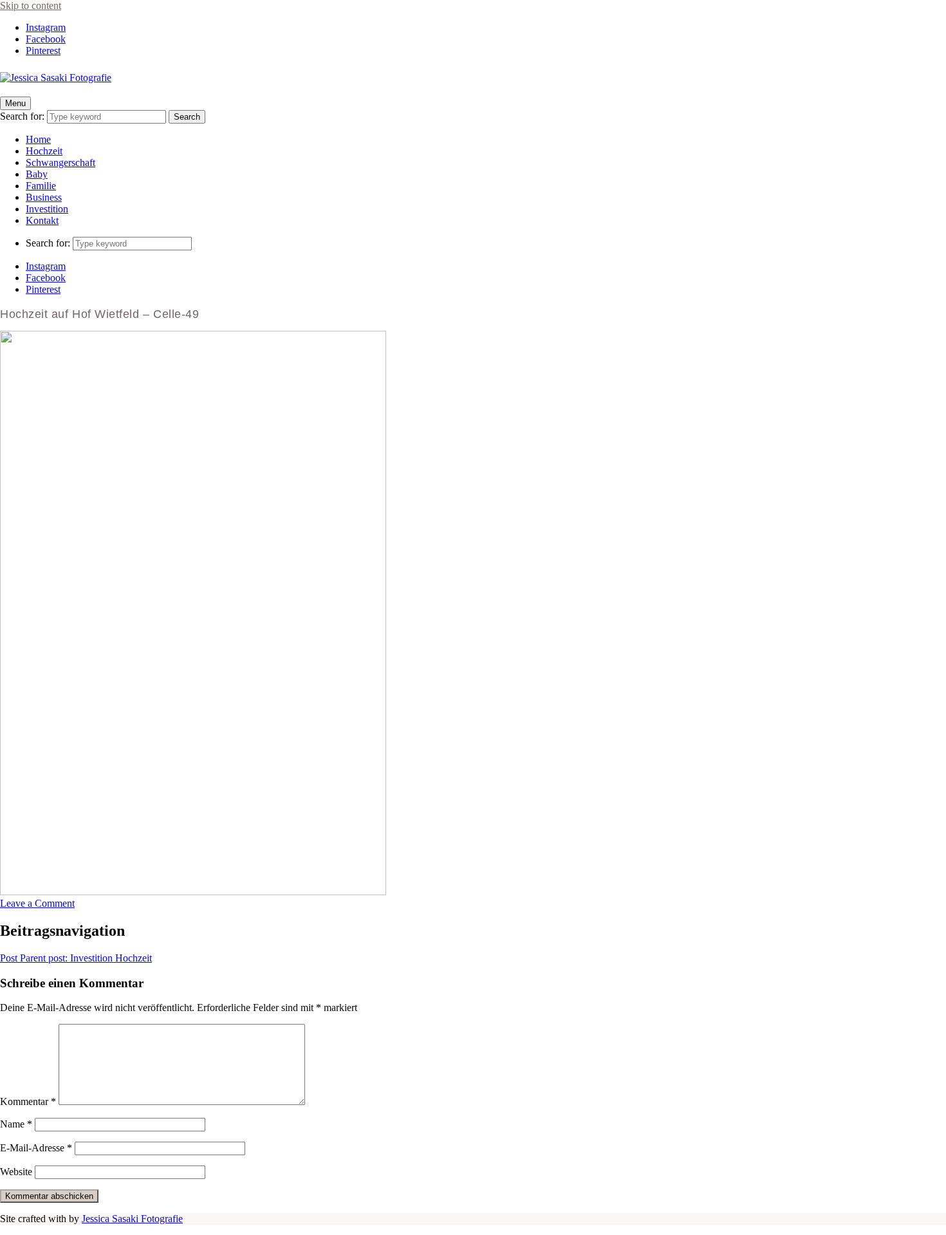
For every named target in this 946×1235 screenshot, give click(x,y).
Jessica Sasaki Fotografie (132, 1218)
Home (38, 139)
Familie (41, 185)
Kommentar (28, 1101)
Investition (47, 208)
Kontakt (42, 220)
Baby (37, 174)
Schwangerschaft (60, 162)
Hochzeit (44, 150)
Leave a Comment (37, 903)
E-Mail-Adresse (36, 1147)
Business (44, 197)
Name (16, 1124)
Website (16, 1171)
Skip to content (30, 5)
